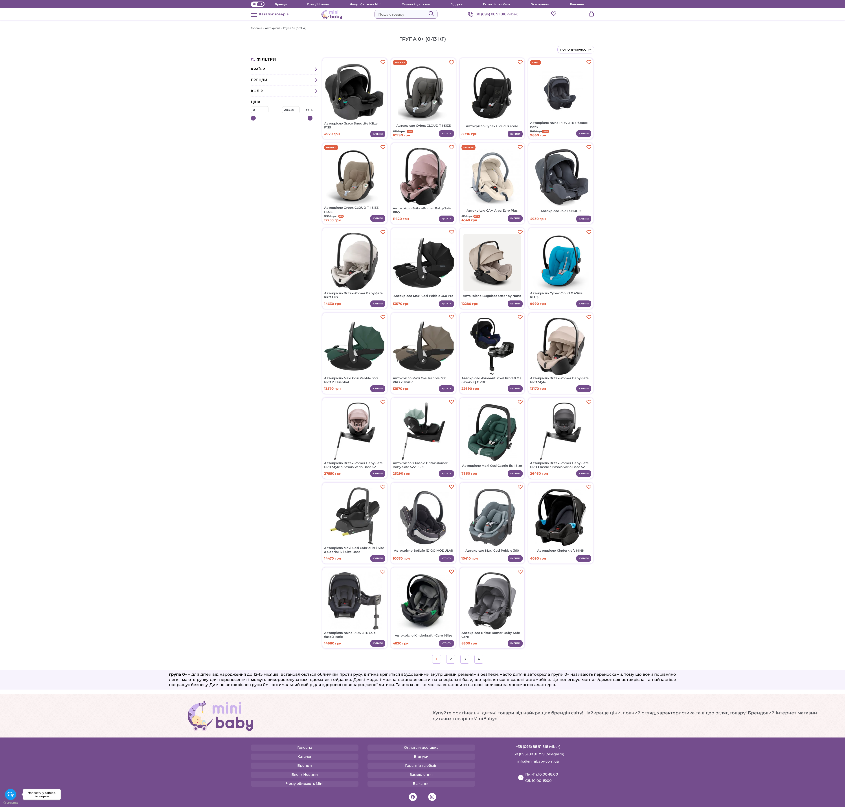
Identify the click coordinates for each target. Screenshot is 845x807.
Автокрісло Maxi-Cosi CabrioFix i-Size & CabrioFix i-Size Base (354, 550)
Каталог (305, 756)
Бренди (281, 4)
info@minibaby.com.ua (538, 761)
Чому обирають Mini (365, 4)
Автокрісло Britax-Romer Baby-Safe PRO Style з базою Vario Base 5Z (353, 465)
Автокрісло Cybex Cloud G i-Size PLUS (556, 295)
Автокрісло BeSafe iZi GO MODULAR (423, 551)
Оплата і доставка (416, 4)
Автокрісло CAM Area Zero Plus (492, 210)
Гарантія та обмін (496, 4)
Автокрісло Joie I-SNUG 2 (560, 211)
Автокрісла (272, 28)
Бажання (577, 4)
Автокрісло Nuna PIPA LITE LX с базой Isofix (349, 635)
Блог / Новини (318, 4)
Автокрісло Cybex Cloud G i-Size (492, 126)
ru (254, 4)
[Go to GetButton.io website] (11, 803)
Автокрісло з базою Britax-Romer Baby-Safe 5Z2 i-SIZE (420, 465)
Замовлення (540, 4)
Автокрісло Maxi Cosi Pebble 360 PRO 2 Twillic (419, 380)
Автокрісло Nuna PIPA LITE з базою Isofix (559, 125)
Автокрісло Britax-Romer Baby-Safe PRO (422, 210)
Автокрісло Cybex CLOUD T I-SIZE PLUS (351, 210)
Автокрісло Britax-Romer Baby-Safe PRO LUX (353, 295)
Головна (256, 28)
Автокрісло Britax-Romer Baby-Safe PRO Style (559, 380)
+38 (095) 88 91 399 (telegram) (538, 754)
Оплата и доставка (421, 747)
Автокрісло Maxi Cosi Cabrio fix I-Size (492, 466)
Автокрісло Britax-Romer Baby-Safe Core (490, 635)
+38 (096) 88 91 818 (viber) (496, 14)
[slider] (253, 118)
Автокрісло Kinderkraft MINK (560, 551)
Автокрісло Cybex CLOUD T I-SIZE (423, 126)
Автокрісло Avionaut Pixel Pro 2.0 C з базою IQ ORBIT (491, 380)
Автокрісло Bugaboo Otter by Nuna (492, 296)
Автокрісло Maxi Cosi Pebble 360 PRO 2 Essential (351, 380)
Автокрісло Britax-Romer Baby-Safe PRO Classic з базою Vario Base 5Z (559, 465)
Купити (378, 133)
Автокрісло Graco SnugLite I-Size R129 (351, 125)
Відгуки (456, 4)
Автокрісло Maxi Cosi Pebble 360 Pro (423, 296)
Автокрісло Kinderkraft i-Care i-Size (423, 635)
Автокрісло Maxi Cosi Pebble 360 (492, 551)
